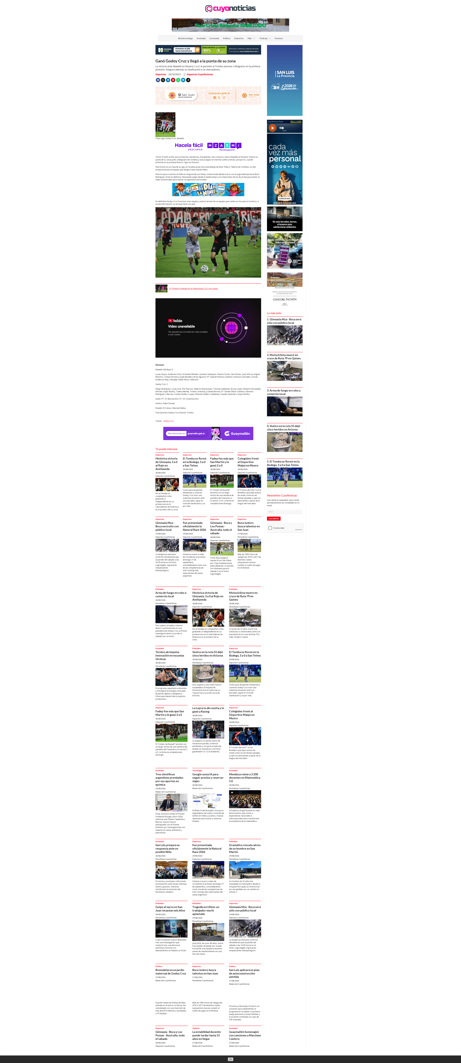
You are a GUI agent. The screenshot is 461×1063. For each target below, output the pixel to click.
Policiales (159, 589)
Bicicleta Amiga (185, 38)
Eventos (279, 38)
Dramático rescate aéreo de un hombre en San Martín (245, 848)
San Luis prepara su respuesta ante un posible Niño (167, 848)
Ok (230, 1059)
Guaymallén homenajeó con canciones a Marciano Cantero (245, 1035)
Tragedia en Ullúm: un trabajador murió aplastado (205, 910)
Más (250, 38)
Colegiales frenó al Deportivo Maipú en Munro (248, 462)
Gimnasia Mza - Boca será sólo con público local (167, 526)
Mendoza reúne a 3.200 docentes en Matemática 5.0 (244, 778)
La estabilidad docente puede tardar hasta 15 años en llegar (206, 1035)
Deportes (239, 38)
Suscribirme (274, 518)
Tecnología (197, 770)
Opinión (196, 1028)
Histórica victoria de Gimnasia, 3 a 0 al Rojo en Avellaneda (166, 463)
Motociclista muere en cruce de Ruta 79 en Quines (243, 596)
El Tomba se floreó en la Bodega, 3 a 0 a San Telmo (194, 462)
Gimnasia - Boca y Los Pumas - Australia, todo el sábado (221, 528)
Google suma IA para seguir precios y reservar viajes (208, 778)
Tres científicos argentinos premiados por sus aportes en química (169, 779)
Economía (214, 38)
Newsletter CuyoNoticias (282, 495)
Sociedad (201, 38)
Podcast (264, 38)
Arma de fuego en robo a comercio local (170, 594)
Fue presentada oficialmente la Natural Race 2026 (194, 526)
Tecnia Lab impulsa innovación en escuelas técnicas (169, 655)
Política (226, 38)
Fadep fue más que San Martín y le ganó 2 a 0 (222, 462)
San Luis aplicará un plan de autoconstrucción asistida (244, 973)
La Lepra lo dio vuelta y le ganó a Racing (208, 709)
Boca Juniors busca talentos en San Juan (249, 526)
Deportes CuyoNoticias (200, 74)
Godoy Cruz (168, 421)
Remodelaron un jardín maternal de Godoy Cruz (170, 971)
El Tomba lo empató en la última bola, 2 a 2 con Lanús (193, 288)
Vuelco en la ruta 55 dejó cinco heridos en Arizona (207, 653)
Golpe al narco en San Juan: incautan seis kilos (170, 908)
